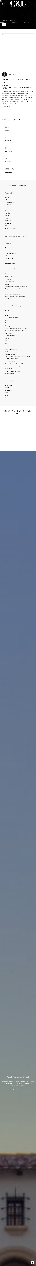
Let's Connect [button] (18, 1090)
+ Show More (6, 106)
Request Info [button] (18, 112)
